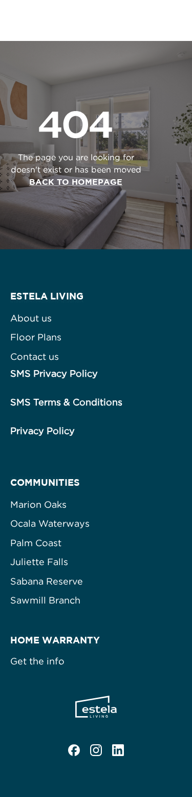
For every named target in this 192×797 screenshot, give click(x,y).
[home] (65, 20)
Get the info (37, 661)
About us (31, 318)
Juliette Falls (39, 562)
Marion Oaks (38, 504)
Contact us (34, 356)
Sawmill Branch (45, 600)
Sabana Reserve (46, 581)
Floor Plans (35, 337)
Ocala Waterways (50, 523)
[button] (174, 20)
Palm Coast (35, 543)
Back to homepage (75, 181)
